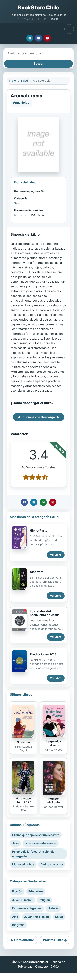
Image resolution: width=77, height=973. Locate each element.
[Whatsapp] (43, 502)
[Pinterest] (47, 38)
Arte (15, 916)
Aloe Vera (37, 572)
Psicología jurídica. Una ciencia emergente (33, 854)
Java (15, 843)
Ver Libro (55, 554)
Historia (53, 908)
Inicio (12, 80)
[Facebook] (38, 38)
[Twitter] (29, 38)
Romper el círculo (53, 800)
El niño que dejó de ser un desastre (35, 835)
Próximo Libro (53, 940)
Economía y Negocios (26, 908)
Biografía (18, 925)
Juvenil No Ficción (36, 916)
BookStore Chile (38, 7)
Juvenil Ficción (22, 900)
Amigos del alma (51, 864)
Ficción (17, 891)
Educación (35, 891)
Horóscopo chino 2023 (23, 800)
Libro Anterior (24, 940)
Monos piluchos (23, 864)
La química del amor (53, 743)
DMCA (54, 966)
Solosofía (23, 742)
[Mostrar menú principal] (69, 29)
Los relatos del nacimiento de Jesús (44, 613)
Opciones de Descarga (38, 417)
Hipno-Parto (38, 530)
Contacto (41, 966)
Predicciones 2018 (43, 654)
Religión (44, 900)
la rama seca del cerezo (40, 843)
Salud (24, 80)
